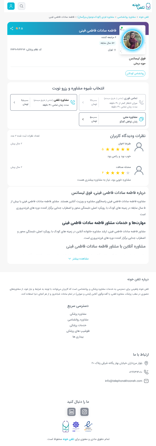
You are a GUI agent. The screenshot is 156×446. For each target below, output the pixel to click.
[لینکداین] (71, 412)
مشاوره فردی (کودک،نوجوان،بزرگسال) (96, 17)
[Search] (21, 6)
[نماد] (88, 426)
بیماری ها (78, 337)
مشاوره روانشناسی (126, 17)
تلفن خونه (144, 17)
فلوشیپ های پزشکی (78, 331)
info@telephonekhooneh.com (123, 381)
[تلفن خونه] (66, 426)
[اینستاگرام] (84, 412)
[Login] (11, 6)
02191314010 (135, 372)
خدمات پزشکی (78, 325)
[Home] (88, 6)
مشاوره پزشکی (78, 314)
